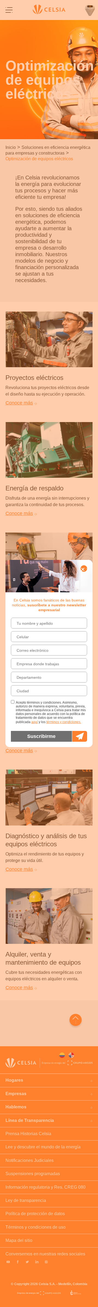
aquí (34, 722)
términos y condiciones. (63, 722)
